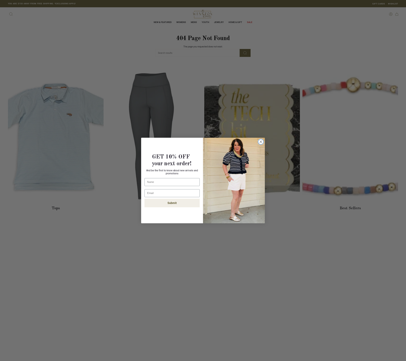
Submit (172, 203)
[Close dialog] (261, 142)
